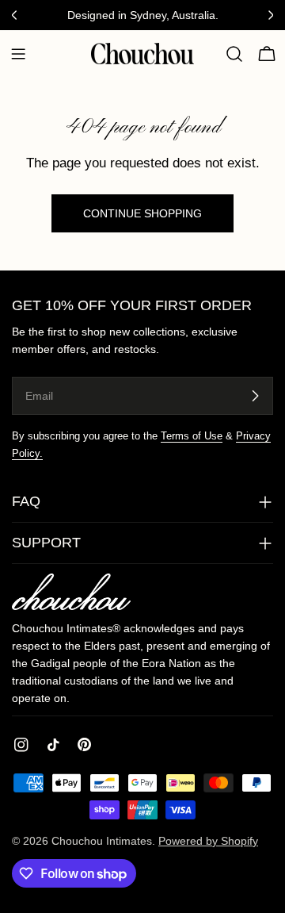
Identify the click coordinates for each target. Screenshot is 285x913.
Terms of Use (191, 436)
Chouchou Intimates (101, 840)
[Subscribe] (255, 395)
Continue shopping (142, 213)
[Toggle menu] (18, 54)
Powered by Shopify (208, 840)
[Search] (234, 54)
